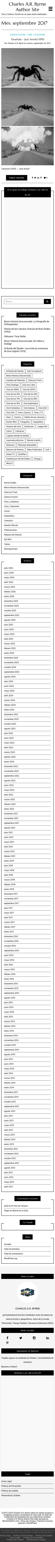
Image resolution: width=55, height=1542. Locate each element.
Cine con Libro (28, 385)
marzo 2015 (9, 1021)
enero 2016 (9, 979)
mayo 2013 (9, 1125)
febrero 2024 (10, 705)
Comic (7, 511)
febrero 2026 (10, 591)
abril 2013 (8, 1130)
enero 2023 (9, 761)
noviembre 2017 (11, 898)
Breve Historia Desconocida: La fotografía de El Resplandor (26, 323)
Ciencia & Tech (35, 380)
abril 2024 (8, 695)
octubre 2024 (10, 667)
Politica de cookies (9, 1491)
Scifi (47, 449)
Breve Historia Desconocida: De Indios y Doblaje (24, 342)
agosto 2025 (9, 620)
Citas (8, 417)
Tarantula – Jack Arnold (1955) (27, 39)
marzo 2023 (9, 752)
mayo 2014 (9, 1068)
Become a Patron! (9, 1366)
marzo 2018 (9, 880)
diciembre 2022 (11, 766)
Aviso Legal (6, 1481)
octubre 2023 (10, 724)
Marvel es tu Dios (20, 1210)
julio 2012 (8, 1172)
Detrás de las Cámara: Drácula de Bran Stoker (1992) (27, 330)
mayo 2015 (9, 1012)
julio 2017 (8, 908)
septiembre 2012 (11, 1163)
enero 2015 (9, 1031)
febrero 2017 (9, 927)
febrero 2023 (10, 757)
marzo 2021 (9, 851)
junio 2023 (9, 738)
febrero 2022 (10, 804)
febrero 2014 (9, 1083)
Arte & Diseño (10, 483)
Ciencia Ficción (17, 35)
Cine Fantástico (13, 408)
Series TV (10, 454)
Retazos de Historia (15, 449)
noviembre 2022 (11, 771)
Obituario (10, 445)
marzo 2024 (9, 700)
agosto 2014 (9, 1054)
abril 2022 (8, 795)
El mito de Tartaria (19, 1206)
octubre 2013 (10, 1101)
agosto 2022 (9, 780)
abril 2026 (8, 582)
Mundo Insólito (34, 440)
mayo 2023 (9, 743)
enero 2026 (9, 596)
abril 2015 (8, 1016)
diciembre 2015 (11, 983)
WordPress (32, 1523)
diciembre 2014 (11, 1035)
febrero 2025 (10, 648)
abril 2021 (8, 846)
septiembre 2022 (11, 776)
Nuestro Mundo (11, 525)
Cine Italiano (29, 408)
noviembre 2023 (11, 719)
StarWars (22, 454)
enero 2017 (9, 931)
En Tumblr (28, 1222)
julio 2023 (8, 733)
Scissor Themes (36, 1521)
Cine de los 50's (13, 394)
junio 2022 (9, 785)
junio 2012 (8, 1177)
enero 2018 (9, 889)
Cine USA (10, 412)
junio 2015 (8, 1007)
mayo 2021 (9, 842)
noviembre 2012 (11, 1153)
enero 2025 (9, 653)
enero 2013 (9, 1144)
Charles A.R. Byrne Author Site (27, 6)
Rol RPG (8, 539)
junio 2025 (9, 629)
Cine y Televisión (36, 35)
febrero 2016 (9, 974)
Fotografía (25, 422)
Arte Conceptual (34, 371)
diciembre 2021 (11, 813)
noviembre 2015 (11, 988)
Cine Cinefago (12, 385)
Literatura (19, 431)
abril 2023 (8, 747)
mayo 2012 (9, 1182)
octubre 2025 (10, 610)
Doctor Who (11, 422)
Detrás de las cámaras (34, 417)
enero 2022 (9, 809)
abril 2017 (8, 917)
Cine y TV (38, 412)
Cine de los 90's (13, 403)
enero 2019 (9, 861)
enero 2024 (9, 710)
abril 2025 (8, 639)
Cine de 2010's (29, 389)
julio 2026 (8, 568)
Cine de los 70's (13, 399)
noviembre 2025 (11, 606)
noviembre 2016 (11, 941)
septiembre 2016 (11, 950)
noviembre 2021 (11, 818)
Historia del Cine (13, 426)
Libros (9, 431)
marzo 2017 (9, 922)
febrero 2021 (9, 856)
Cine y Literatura (11, 501)
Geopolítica (38, 422)
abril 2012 (8, 1187)
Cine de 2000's (12, 389)
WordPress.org (10, 1258)
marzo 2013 (9, 1135)
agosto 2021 (9, 828)
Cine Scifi (42, 408)
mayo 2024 (9, 691)
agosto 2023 (9, 728)
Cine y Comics (24, 412)
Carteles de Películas (15, 380)
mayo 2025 (9, 634)
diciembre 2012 (11, 1149)
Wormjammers (10, 549)
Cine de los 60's (30, 394)
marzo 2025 (9, 643)
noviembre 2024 (11, 662)
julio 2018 (8, 865)
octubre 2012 (10, 1158)
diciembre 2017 (11, 894)
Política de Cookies (43, 1535)
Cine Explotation (31, 403)
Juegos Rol (42, 426)
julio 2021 (8, 832)
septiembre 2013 (11, 1106)
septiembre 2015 (11, 993)
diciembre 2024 (11, 658)
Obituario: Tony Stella (15, 336)
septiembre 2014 (11, 1050)
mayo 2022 (9, 790)
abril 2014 (8, 1073)
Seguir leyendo (16, 178)
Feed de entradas (12, 1249)
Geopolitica (9, 516)
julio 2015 (8, 1002)
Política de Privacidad (11, 1486)
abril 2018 (8, 875)
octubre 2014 (10, 1045)
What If (9, 463)
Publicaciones (10, 530)
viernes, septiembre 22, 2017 (39, 43)
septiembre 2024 (11, 672)
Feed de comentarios (13, 1254)
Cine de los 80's (30, 399)
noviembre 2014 (11, 1040)
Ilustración (29, 426)
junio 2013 (8, 1120)
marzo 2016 (9, 969)
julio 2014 (8, 1059)
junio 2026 (9, 573)
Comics (17, 417)
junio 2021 (8, 837)
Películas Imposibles (27, 445)
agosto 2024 (9, 676)
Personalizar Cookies (10, 1495)
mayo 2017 (9, 913)
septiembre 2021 (11, 823)
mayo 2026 (9, 577)
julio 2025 (8, 625)
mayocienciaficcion (15, 440)
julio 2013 (8, 1116)
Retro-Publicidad (34, 449)
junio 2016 (8, 955)
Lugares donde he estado (17, 435)
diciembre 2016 (11, 936)
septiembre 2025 (11, 615)
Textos (7, 544)
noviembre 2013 (11, 1097)
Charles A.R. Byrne (16, 43)
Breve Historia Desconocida (18, 375)
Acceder (7, 1244)
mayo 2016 (9, 960)
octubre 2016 (10, 946)
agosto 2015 (9, 998)
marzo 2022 (9, 799)
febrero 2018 (9, 884)
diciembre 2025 (11, 601)
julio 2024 (8, 681)
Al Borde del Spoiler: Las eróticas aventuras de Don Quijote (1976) (26, 350)
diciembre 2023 (11, 714)
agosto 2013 (9, 1111)
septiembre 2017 (11, 903)
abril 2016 (8, 965)
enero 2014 (9, 1087)
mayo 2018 (9, 870)
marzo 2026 (9, 587)
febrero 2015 (9, 1026)
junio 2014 (8, 1064)
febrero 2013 (9, 1139)
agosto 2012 (9, 1168)
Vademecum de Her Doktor (18, 459)
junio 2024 (9, 686)
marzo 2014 (9, 1078)
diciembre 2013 (11, 1092)
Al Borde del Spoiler (15, 371)
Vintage (37, 459)
